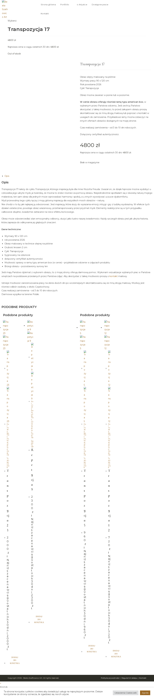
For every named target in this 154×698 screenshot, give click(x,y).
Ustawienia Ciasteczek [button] (126, 693)
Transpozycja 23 (8, 500)
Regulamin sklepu (129, 678)
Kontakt (142, 678)
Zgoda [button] (145, 693)
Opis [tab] (7, 176)
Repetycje (32, 444)
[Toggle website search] (60, 13)
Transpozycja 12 (109, 500)
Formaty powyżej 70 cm (32, 411)
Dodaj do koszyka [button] (15, 660)
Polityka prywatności (110, 678)
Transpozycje (8, 462)
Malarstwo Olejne (8, 447)
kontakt (113, 276)
